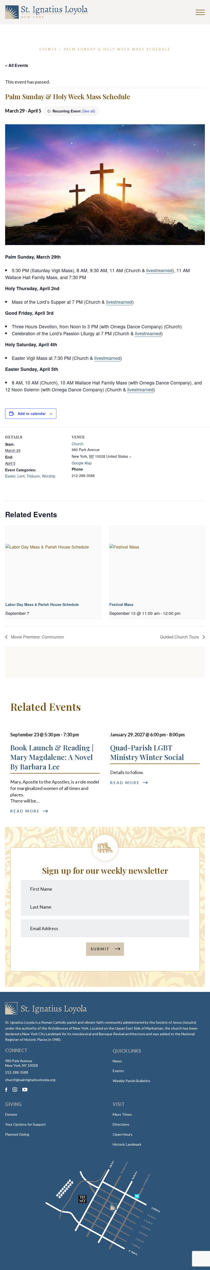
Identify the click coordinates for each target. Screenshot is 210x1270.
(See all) (88, 111)
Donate (11, 1114)
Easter (10, 476)
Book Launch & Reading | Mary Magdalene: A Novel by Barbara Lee (51, 757)
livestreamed (159, 270)
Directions (121, 1124)
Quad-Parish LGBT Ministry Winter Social (147, 752)
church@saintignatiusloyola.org (30, 1080)
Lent (21, 476)
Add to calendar (32, 413)
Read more (25, 811)
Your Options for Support (25, 1124)
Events (118, 1071)
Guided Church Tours (180, 637)
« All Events (16, 65)
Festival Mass (121, 604)
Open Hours (122, 1134)
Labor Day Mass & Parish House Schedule (42, 604)
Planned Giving (17, 1134)
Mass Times (122, 1114)
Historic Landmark (127, 1144)
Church (77, 443)
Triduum (33, 476)
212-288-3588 (16, 1072)
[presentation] (53, 561)
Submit (100, 949)
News (117, 1061)
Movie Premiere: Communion (37, 637)
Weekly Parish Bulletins (131, 1081)
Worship (48, 476)
